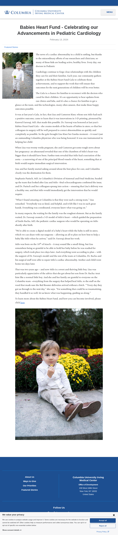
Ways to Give (29, 481)
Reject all (102, 526)
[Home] (34, 12)
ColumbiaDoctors (77, 463)
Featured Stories (11, 47)
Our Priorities (29, 486)
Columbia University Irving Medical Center (59, 2)
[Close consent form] (114, 515)
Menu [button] (110, 12)
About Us (29, 477)
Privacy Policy (102, 532)
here (22, 302)
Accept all (103, 520)
